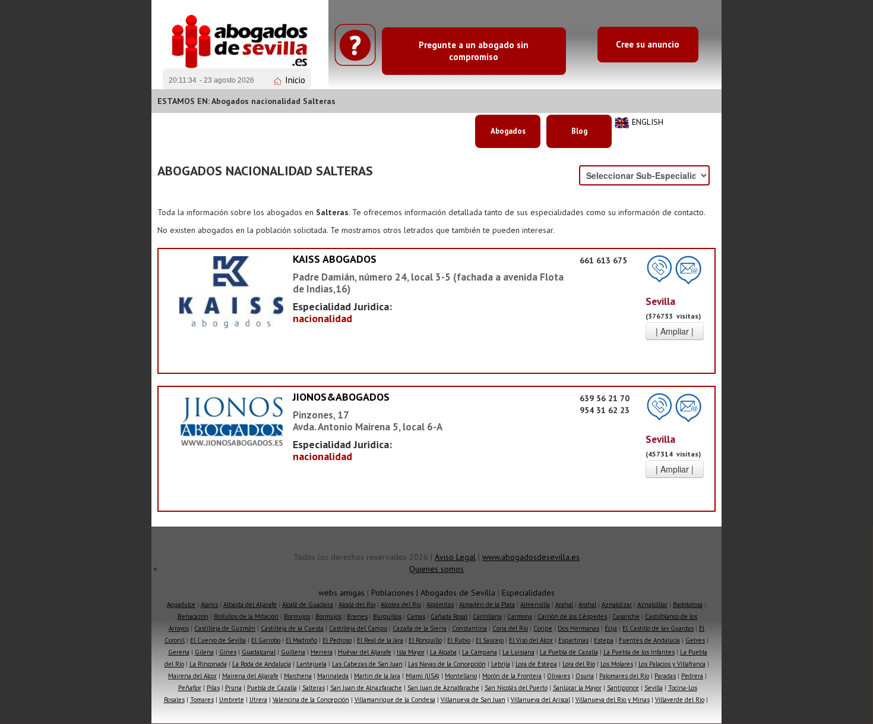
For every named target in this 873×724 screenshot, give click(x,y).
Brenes (357, 616)
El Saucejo (490, 640)
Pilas (213, 688)
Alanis (209, 604)
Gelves (695, 640)
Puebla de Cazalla (272, 688)
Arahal (564, 604)
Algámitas (440, 604)
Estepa (603, 640)
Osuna (584, 676)
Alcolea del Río (401, 604)
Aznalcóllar (652, 604)
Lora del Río (578, 664)
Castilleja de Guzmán (224, 628)
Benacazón (193, 616)
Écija (611, 628)
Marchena (298, 676)
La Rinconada (208, 664)
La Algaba (443, 652)
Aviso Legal (455, 557)
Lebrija (500, 664)
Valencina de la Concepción (311, 699)
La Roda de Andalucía (261, 664)
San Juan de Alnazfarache (366, 688)
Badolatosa (688, 604)
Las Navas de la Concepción (447, 664)
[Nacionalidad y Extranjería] (231, 291)
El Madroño (301, 640)
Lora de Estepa (536, 664)
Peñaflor (189, 688)
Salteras (313, 688)
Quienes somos (436, 569)
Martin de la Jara (377, 676)
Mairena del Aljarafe (250, 676)
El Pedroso (337, 640)
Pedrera (692, 676)
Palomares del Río (624, 676)
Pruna (233, 688)
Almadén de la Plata (487, 604)
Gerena (178, 652)
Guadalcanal (259, 652)
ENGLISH (647, 122)
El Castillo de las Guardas (658, 628)
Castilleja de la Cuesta (292, 628)
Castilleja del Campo (358, 628)
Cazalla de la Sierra (420, 628)
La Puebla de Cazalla (569, 652)
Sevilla (653, 688)
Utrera (258, 699)
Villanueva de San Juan (473, 699)
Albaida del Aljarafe (250, 604)
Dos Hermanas (578, 628)
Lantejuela (311, 664)
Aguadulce (181, 604)
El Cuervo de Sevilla (218, 640)
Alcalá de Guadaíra (307, 604)
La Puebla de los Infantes (639, 652)
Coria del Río (510, 628)
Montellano (461, 676)
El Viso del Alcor (531, 640)
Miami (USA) (422, 676)
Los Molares (616, 664)
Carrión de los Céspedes (572, 616)
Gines (227, 652)
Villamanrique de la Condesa (395, 699)
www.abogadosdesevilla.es (531, 557)
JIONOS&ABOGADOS (341, 397)
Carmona (519, 616)
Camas (416, 616)
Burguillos (387, 616)
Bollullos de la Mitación (246, 616)
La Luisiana (518, 652)
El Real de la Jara (380, 640)
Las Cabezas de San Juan (367, 664)
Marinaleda (333, 676)
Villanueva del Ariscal (540, 699)
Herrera (322, 652)
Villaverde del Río (679, 699)
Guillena (293, 652)
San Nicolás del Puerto (516, 688)
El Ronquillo (425, 640)
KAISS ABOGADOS (335, 259)
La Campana (479, 652)
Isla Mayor (411, 652)
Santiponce (623, 688)
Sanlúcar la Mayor (577, 688)
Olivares (558, 676)
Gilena (204, 652)
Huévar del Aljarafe (364, 652)
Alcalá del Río (357, 604)
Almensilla (535, 604)
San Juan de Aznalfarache (443, 688)
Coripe (542, 628)
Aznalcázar (617, 604)
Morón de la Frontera (512, 676)
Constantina (469, 628)
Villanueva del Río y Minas (612, 699)
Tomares (202, 699)
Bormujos (297, 616)
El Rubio (458, 640)
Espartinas (573, 640)
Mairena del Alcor (192, 676)
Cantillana (487, 616)
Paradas (665, 676)
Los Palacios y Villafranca (672, 664)
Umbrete (231, 699)
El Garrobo (265, 640)
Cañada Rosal (449, 616)
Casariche (626, 616)
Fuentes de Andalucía (649, 640)
